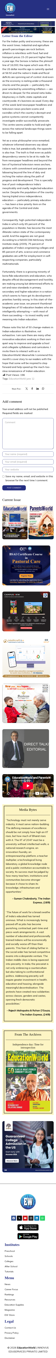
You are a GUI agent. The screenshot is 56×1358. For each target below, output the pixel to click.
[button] (48, 9)
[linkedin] (37, 389)
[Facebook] (32, 389)
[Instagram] (30, 1218)
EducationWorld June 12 (21, 378)
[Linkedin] (36, 1218)
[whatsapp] (42, 389)
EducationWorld (26, 1347)
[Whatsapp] (42, 1218)
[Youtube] (25, 1218)
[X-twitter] (19, 1218)
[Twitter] (27, 389)
